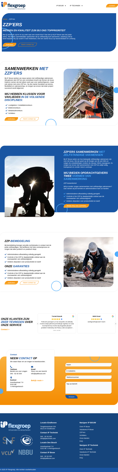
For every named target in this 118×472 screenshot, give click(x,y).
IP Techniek (75, 6)
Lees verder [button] (57, 330)
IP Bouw (60, 6)
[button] (115, 323)
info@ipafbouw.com (38, 374)
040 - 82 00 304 (16, 374)
